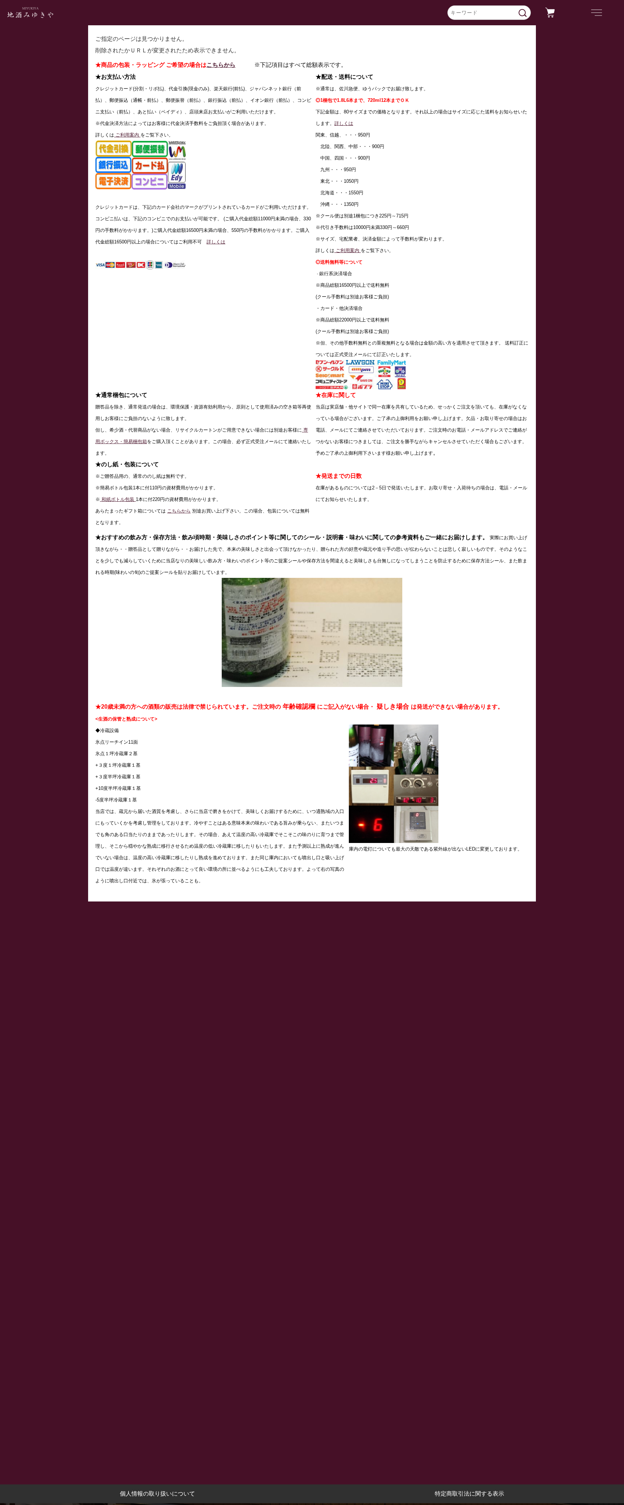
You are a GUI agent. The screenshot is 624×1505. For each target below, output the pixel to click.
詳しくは (216, 242)
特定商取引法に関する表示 (469, 1494)
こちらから (221, 65)
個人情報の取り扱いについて (157, 1494)
